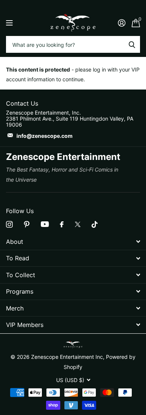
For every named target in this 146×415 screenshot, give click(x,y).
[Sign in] (121, 23)
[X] (77, 224)
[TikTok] (95, 224)
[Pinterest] (27, 224)
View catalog (10, 22)
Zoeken (132, 44)
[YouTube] (45, 224)
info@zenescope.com (44, 136)
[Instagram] (9, 224)
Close (73, 242)
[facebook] (62, 224)
